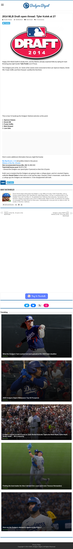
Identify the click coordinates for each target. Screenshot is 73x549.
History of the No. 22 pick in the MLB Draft (13, 213)
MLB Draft (29, 19)
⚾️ (36, 296)
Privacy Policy (36, 544)
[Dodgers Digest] (36, 5)
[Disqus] (36, 268)
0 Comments (40, 19)
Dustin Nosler (8, 19)
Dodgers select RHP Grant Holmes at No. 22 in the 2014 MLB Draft (60, 214)
